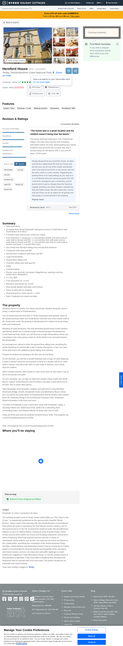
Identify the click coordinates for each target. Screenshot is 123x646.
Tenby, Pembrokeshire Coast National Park (32, 74)
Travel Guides (114, 8)
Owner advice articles (72, 621)
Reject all (91, 636)
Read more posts (100, 620)
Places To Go (81, 8)
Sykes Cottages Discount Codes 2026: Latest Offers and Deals (105, 601)
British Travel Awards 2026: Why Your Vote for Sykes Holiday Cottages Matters (105, 614)
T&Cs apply (75, 16)
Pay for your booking (72, 617)
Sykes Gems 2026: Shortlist (103, 597)
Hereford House (15, 69)
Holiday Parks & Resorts (66, 8)
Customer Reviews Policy (73, 614)
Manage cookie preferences (74, 607)
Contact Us (90, 3)
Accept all (91, 642)
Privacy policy (69, 600)
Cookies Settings (91, 630)
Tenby (31, 567)
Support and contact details (74, 597)
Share (75, 71)
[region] (61, 636)
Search (21, 164)
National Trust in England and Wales (25, 499)
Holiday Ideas (101, 8)
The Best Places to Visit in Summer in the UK (103, 607)
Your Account (112, 3)
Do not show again (41, 82)
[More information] (117, 44)
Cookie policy (69, 603)
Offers (91, 8)
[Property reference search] (31, 8)
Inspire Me (68, 624)
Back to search (12, 22)
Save (69, 71)
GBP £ (99, 3)
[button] (7, 45)
